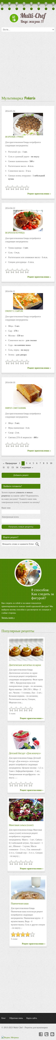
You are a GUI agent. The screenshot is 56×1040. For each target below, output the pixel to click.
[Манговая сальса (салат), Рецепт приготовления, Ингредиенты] (26, 810)
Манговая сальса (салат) (21, 825)
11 (4, 467)
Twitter (46, 1034)
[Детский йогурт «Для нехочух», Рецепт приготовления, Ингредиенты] (26, 738)
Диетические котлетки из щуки (25, 665)
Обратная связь (16, 1018)
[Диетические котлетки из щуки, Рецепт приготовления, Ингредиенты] (26, 650)
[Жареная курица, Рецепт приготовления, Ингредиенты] (28, 220)
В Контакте (52, 1034)
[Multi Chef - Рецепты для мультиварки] (28, 18)
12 (8, 467)
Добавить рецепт (21, 475)
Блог (3, 1018)
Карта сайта (31, 1018)
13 (12, 467)
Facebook (40, 1034)
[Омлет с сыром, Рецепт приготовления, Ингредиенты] (28, 301)
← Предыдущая (10, 463)
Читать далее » (8, 618)
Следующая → (26, 467)
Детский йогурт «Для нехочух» (25, 753)
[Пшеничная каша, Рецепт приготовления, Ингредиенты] (28, 888)
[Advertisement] (28, 63)
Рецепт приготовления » (39, 194)
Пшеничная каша (20, 903)
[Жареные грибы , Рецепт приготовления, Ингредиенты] (28, 124)
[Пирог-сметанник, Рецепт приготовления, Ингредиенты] (28, 395)
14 (17, 467)
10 (51, 463)
